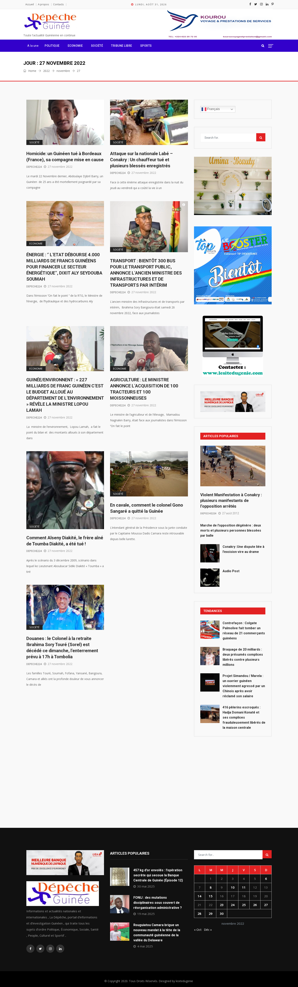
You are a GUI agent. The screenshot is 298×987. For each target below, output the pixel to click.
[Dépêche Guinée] (49, 22)
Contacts (58, 4)
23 (222, 905)
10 (233, 887)
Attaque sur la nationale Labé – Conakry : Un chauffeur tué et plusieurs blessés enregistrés (141, 159)
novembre (63, 71)
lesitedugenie (184, 981)
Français (213, 109)
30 (222, 913)
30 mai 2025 (146, 886)
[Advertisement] (233, 773)
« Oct (198, 930)
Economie (75, 45)
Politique (52, 45)
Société (97, 45)
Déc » (208, 930)
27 (266, 905)
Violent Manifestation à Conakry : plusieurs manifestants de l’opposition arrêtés (231, 500)
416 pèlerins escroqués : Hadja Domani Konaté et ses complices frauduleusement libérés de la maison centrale (244, 717)
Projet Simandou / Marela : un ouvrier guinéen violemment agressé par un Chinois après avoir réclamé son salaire (244, 686)
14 (199, 896)
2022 (46, 71)
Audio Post (231, 571)
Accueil (29, 4)
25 (244, 905)
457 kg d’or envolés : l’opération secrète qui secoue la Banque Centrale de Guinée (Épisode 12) (158, 875)
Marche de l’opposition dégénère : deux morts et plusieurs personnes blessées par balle (230, 530)
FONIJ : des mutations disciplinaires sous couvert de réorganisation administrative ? (157, 903)
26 (255, 905)
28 (199, 913)
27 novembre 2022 (60, 167)
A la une (33, 45)
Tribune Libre (121, 45)
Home (31, 71)
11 (244, 887)
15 (210, 896)
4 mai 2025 (145, 946)
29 (210, 913)
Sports (146, 45)
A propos (43, 4)
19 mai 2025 (146, 914)
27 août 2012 (230, 513)
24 (233, 905)
